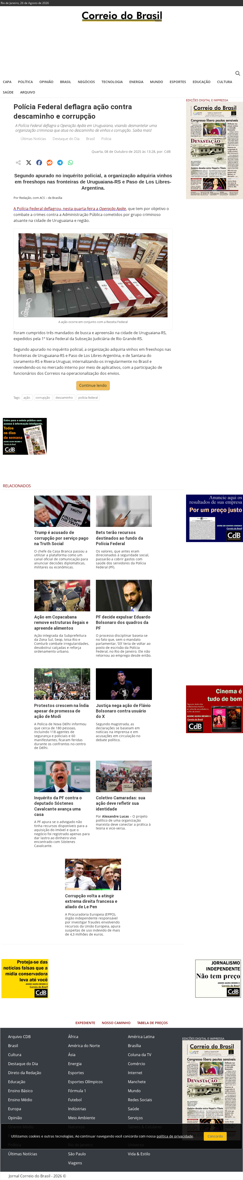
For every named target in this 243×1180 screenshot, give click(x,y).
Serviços (135, 1117)
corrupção (43, 397)
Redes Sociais (140, 1099)
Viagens (75, 1163)
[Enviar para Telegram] (60, 162)
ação (26, 397)
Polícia (106, 138)
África (73, 1036)
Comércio (136, 1063)
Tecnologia (112, 82)
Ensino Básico (20, 1090)
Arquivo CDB (19, 1036)
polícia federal (88, 397)
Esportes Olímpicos (85, 1081)
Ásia (71, 1054)
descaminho (64, 397)
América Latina (141, 1036)
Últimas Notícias (33, 138)
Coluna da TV (139, 1054)
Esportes (178, 82)
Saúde (8, 92)
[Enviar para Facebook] (39, 162)
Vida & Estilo (139, 1154)
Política (25, 82)
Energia (136, 82)
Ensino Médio (20, 1099)
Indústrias (77, 1108)
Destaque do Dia (66, 138)
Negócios (86, 82)
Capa (7, 82)
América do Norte (84, 1045)
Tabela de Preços (152, 1023)
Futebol (75, 1099)
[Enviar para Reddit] (49, 162)
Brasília (134, 1045)
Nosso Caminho (116, 1023)
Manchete (137, 1081)
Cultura (224, 82)
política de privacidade (175, 1136)
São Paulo (77, 1154)
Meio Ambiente (81, 1117)
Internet (135, 1072)
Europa (14, 1108)
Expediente (85, 1023)
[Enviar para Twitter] (29, 162)
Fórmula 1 (77, 1090)
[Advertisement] (121, 48)
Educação (201, 82)
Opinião (46, 82)
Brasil (65, 82)
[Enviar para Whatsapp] (70, 162)
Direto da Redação (24, 1072)
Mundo (156, 82)
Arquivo (27, 92)
